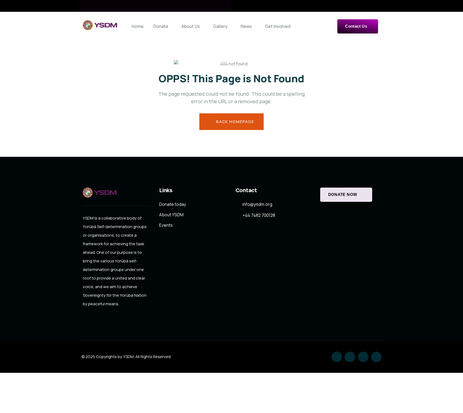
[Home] (100, 25)
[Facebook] (350, 357)
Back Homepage (234, 121)
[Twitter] (336, 357)
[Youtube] (376, 357)
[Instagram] (363, 357)
